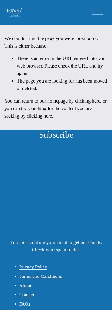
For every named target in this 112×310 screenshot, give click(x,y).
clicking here (87, 101)
